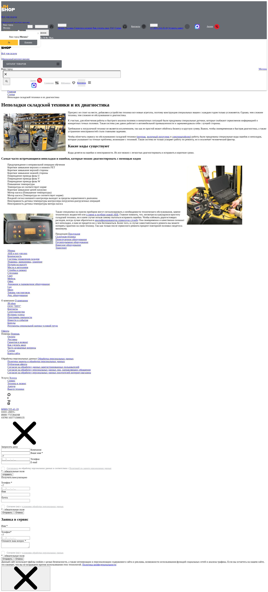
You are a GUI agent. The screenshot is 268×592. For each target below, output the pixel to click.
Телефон (35, 459)
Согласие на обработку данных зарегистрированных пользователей (43, 367)
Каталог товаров (16, 64)
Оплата (61, 28)
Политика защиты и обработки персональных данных (36, 361)
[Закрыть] (25, 578)
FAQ (112, 28)
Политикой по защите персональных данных (90, 468)
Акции (210, 26)
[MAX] (36, 85)
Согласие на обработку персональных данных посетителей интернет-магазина (49, 372)
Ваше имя (37, 453)
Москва (6, 28)
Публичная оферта (17, 364)
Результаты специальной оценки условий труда (32, 325)
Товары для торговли (18, 292)
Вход (30, 26)
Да (9, 42)
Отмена (19, 512)
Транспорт (61, 247)
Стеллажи (12, 273)
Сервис (154, 25)
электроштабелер (181, 136)
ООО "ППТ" (14, 306)
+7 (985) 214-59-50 (159, 28)
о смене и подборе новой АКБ (102, 214)
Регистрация (41, 26)
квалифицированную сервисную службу (116, 220)
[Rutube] (8, 398)
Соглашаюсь (12, 468)
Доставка (69, 28)
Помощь (62, 25)
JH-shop (11, 303)
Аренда (11, 386)
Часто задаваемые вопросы (21, 347)
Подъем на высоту (17, 264)
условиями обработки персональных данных (42, 506)
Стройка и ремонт (17, 270)
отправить (7, 474)
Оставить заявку (175, 28)
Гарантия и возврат (83, 28)
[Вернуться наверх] (7, 580)
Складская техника (66, 236)
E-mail (34, 462)
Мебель (11, 278)
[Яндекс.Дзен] (8, 404)
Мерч (10, 289)
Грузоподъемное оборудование (72, 242)
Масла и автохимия (17, 267)
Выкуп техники (15, 389)
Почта (4, 497)
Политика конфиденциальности (99, 564)
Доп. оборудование (17, 295)
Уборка (11, 250)
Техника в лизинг (16, 383)
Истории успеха (16, 314)
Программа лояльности (19, 317)
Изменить (28, 42)
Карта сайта (13, 353)
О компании (21, 300)
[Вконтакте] (9, 401)
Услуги (13, 378)
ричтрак (141, 136)
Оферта (5, 331)
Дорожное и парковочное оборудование (28, 284)
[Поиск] (6, 81)
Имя (3, 491)
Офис (10, 281)
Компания (36, 449)
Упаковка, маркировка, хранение (24, 261)
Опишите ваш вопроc (13, 541)
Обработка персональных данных (56, 358)
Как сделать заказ (101, 28)
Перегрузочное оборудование (71, 239)
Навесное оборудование (68, 245)
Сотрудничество (16, 311)
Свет (10, 275)
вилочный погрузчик (158, 136)
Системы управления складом (23, 259)
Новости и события (17, 320)
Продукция (74, 234)
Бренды (11, 323)
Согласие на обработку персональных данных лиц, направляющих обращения (49, 369)
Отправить (7, 512)
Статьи (118, 28)
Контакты (135, 26)
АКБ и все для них (17, 253)
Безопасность (14, 256)
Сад (9, 287)
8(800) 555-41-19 (10, 409)
